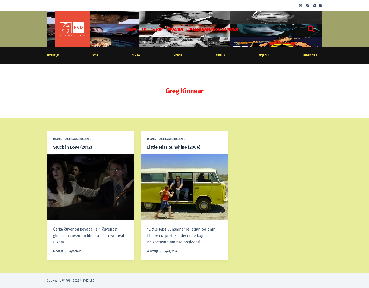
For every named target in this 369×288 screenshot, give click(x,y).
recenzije (53, 55)
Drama (57, 138)
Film (131, 29)
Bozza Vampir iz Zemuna (213, 29)
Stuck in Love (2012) (72, 147)
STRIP (157, 29)
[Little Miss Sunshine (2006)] (184, 187)
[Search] (311, 29)
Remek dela (310, 55)
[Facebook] (307, 5)
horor (178, 55)
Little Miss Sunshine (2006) (174, 147)
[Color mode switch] (300, 5)
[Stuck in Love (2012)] (90, 187)
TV (143, 29)
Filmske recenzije (80, 138)
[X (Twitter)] (314, 5)
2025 (95, 55)
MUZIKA (175, 29)
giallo (136, 55)
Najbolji (264, 55)
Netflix (220, 55)
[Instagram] (320, 5)
